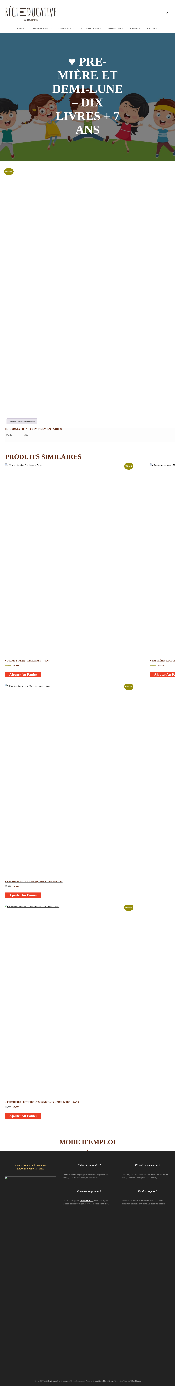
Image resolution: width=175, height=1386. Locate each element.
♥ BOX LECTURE (114, 28)
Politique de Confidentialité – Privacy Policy (102, 1381)
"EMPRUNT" (86, 1200)
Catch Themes (135, 1381)
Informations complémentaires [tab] (22, 421)
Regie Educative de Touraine (58, 1381)
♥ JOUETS (134, 28)
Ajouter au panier (23, 674)
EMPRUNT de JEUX (41, 28)
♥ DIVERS (151, 28)
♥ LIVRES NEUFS (65, 28)
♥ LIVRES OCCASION (90, 28)
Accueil (20, 28)
